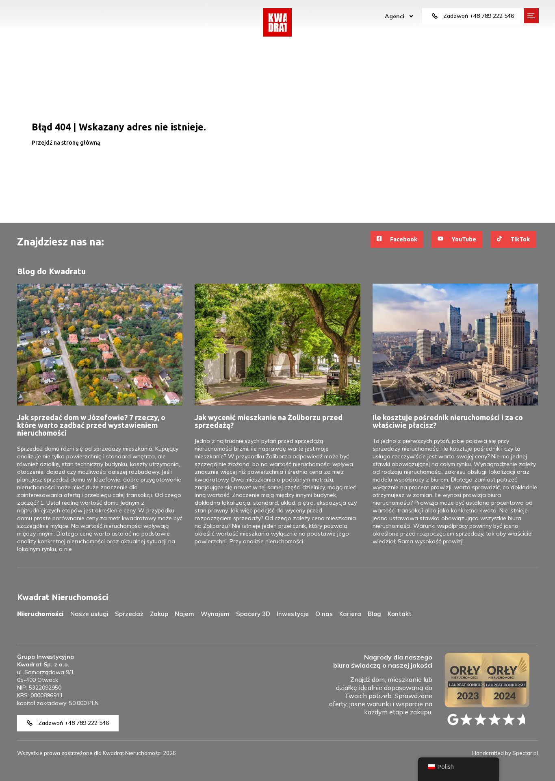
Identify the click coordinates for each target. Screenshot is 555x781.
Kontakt (400, 614)
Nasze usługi (89, 614)
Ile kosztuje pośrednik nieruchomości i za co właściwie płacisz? (448, 421)
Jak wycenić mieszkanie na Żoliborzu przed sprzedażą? (269, 421)
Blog (374, 614)
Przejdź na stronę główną (66, 142)
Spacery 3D (253, 614)
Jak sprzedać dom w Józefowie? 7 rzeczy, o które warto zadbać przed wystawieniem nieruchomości (91, 425)
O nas (324, 614)
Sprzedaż (129, 614)
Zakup (159, 614)
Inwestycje (293, 614)
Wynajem (215, 614)
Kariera (350, 614)
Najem (184, 614)
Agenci (394, 16)
